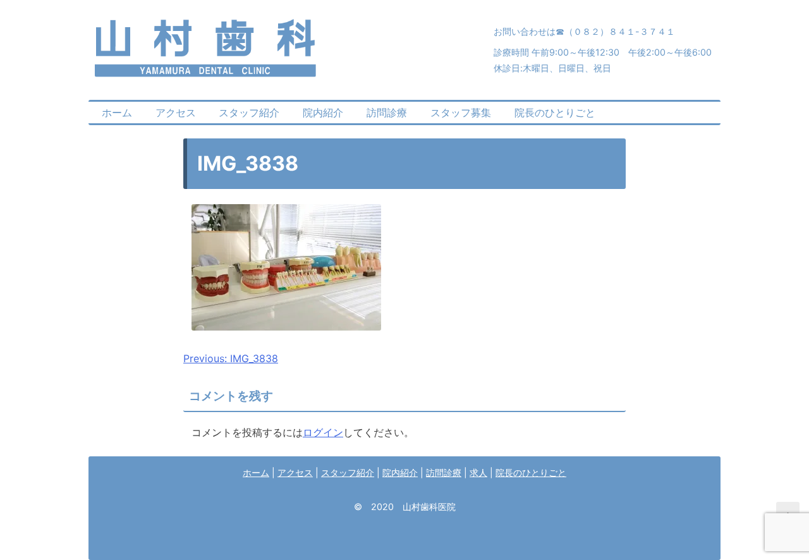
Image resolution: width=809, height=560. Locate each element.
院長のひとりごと (554, 112)
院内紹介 (323, 112)
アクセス (175, 112)
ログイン (323, 432)
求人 (478, 472)
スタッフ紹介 (249, 112)
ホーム (117, 112)
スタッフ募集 (460, 112)
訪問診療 (387, 112)
